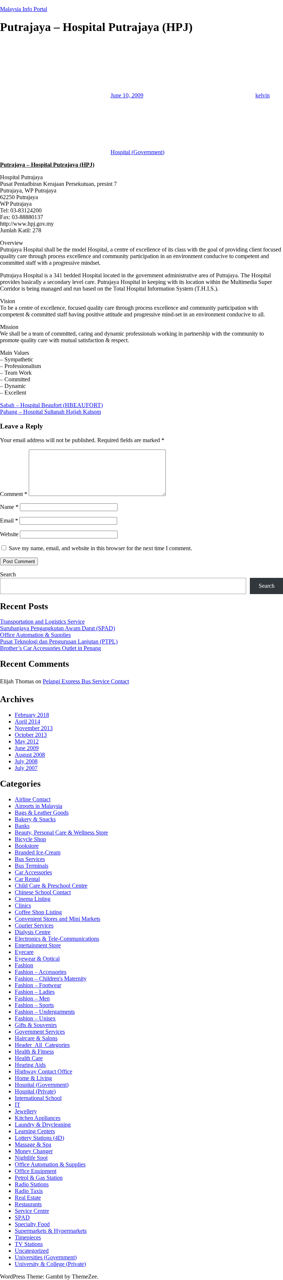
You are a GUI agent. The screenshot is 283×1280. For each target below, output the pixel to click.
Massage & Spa (33, 1144)
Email (9, 520)
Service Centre (32, 1211)
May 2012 (27, 741)
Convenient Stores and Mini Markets (57, 919)
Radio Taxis (29, 1191)
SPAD (22, 1217)
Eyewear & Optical (37, 958)
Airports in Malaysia (38, 806)
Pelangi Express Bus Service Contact (86, 681)
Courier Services (34, 925)
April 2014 (27, 721)
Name (9, 507)
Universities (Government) (46, 1257)
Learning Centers (35, 1131)
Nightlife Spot (31, 1158)
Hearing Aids (30, 1065)
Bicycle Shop (30, 839)
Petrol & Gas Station (39, 1178)
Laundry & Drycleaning (43, 1124)
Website (9, 534)
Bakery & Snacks (35, 819)
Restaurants (28, 1204)
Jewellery (26, 1111)
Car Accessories (33, 872)
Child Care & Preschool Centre (51, 885)
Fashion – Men (32, 998)
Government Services (40, 1031)
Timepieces (28, 1237)
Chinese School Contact (43, 892)
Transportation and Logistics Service (42, 621)
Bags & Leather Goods (42, 812)
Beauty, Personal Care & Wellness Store (61, 832)
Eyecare (24, 952)
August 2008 (30, 755)
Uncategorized (32, 1251)
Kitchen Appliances (37, 1118)
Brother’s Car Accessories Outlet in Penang (50, 648)
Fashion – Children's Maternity (51, 978)
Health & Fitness (34, 1051)
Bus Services (30, 859)
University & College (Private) (50, 1264)
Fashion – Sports (34, 1005)
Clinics (23, 905)
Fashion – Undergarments (45, 1012)
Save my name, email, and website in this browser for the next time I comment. (100, 548)
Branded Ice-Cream (37, 852)
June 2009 (27, 748)
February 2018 (32, 715)
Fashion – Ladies (35, 992)
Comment (13, 494)
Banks (22, 826)
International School (38, 1098)
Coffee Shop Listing (38, 912)
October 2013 (31, 735)
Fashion (24, 965)
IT (17, 1105)
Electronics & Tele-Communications (57, 939)
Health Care (29, 1058)
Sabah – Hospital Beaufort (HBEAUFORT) (51, 405)
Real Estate (28, 1197)
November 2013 (34, 728)
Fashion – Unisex (35, 1018)
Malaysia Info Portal (23, 9)
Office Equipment (35, 1171)
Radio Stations (32, 1184)
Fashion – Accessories (40, 972)
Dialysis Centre (32, 932)
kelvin (262, 95)
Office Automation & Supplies (35, 635)
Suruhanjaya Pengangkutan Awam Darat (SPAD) (57, 628)
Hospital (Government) (137, 152)
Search (8, 574)
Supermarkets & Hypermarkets (51, 1231)
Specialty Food (32, 1224)
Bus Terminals (31, 866)
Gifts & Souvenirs (36, 1025)
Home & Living (33, 1078)
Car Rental (27, 879)
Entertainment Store (38, 945)
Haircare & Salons (36, 1038)
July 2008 (26, 761)
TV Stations (29, 1244)
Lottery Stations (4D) (39, 1138)
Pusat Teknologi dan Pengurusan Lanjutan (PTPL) (59, 641)
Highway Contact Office (43, 1071)
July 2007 (26, 768)
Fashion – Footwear (38, 985)
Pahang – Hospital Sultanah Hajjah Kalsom (50, 412)
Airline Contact (32, 799)
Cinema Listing (32, 899)
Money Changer (34, 1151)
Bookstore (27, 846)
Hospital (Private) (35, 1091)
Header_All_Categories (42, 1045)
